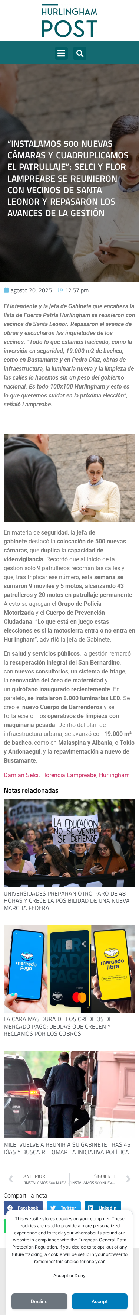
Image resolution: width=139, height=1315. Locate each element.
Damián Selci (21, 775)
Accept (100, 1301)
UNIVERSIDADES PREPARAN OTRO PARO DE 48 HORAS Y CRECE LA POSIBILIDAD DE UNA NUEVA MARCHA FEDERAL (67, 900)
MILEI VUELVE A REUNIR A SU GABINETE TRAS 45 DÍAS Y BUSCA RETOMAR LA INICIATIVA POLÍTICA (67, 1148)
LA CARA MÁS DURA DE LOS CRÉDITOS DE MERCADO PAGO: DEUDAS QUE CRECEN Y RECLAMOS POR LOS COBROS (58, 1026)
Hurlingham (114, 775)
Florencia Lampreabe (68, 775)
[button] (61, 53)
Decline (39, 1301)
